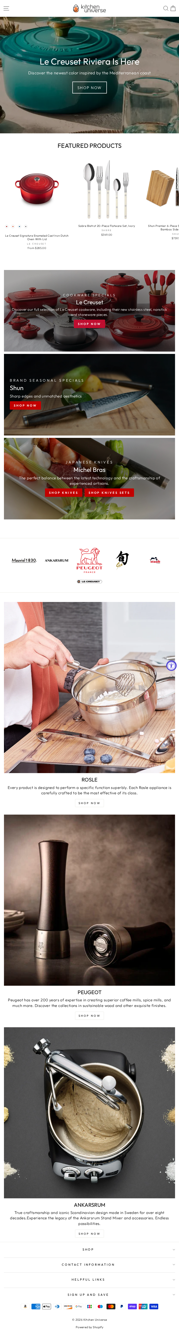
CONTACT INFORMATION (88, 1264)
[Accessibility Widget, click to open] (171, 665)
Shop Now (89, 87)
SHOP (88, 1249)
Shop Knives (63, 492)
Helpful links (88, 1279)
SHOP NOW (90, 1015)
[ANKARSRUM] (89, 1112)
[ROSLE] (89, 687)
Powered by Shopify (89, 1327)
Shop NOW (90, 803)
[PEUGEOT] (89, 900)
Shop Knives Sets (109, 492)
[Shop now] (89, 311)
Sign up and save (88, 1294)
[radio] (6, 226)
